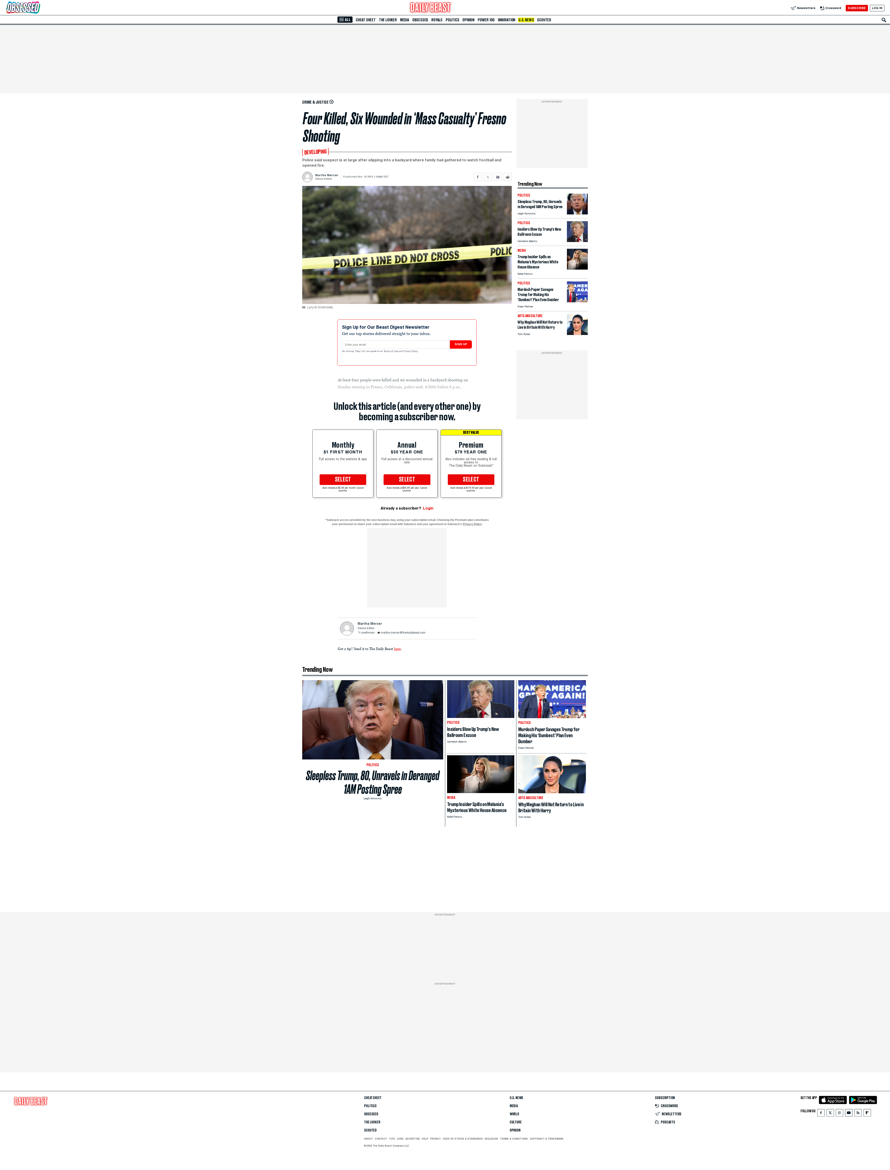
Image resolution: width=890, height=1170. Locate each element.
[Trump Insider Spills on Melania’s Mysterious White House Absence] (577, 268)
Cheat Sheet (366, 20)
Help (425, 1138)
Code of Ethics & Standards (463, 1138)
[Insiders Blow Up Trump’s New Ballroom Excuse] (577, 241)
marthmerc (368, 632)
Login (428, 508)
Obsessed (420, 20)
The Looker (388, 20)
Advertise (412, 1138)
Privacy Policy (411, 351)
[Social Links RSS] (858, 1114)
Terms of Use (391, 351)
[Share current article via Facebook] (478, 177)
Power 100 (486, 20)
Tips (392, 1138)
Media (404, 20)
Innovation (506, 20)
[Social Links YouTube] (848, 1114)
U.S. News (526, 20)
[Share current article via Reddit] (508, 177)
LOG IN (877, 8)
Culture (516, 1122)
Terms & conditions (514, 1138)
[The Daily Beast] (431, 8)
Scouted (544, 20)
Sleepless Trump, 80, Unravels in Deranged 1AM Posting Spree (372, 782)
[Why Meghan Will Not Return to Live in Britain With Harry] (577, 334)
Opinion (468, 20)
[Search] (884, 20)
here (397, 649)
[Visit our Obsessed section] (38, 8)
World (514, 1114)
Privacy (435, 1138)
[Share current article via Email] (498, 177)
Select (343, 480)
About (368, 1138)
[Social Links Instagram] (839, 1114)
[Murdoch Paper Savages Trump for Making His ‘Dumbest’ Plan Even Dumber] (577, 301)
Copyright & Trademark (547, 1138)
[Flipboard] (867, 1114)
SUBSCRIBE (857, 8)
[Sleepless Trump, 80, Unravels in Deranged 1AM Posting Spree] (577, 213)
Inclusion (491, 1138)
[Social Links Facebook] (821, 1114)
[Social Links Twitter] (830, 1114)
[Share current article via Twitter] (488, 177)
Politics (452, 20)
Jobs (400, 1138)
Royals (436, 20)
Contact (381, 1138)
